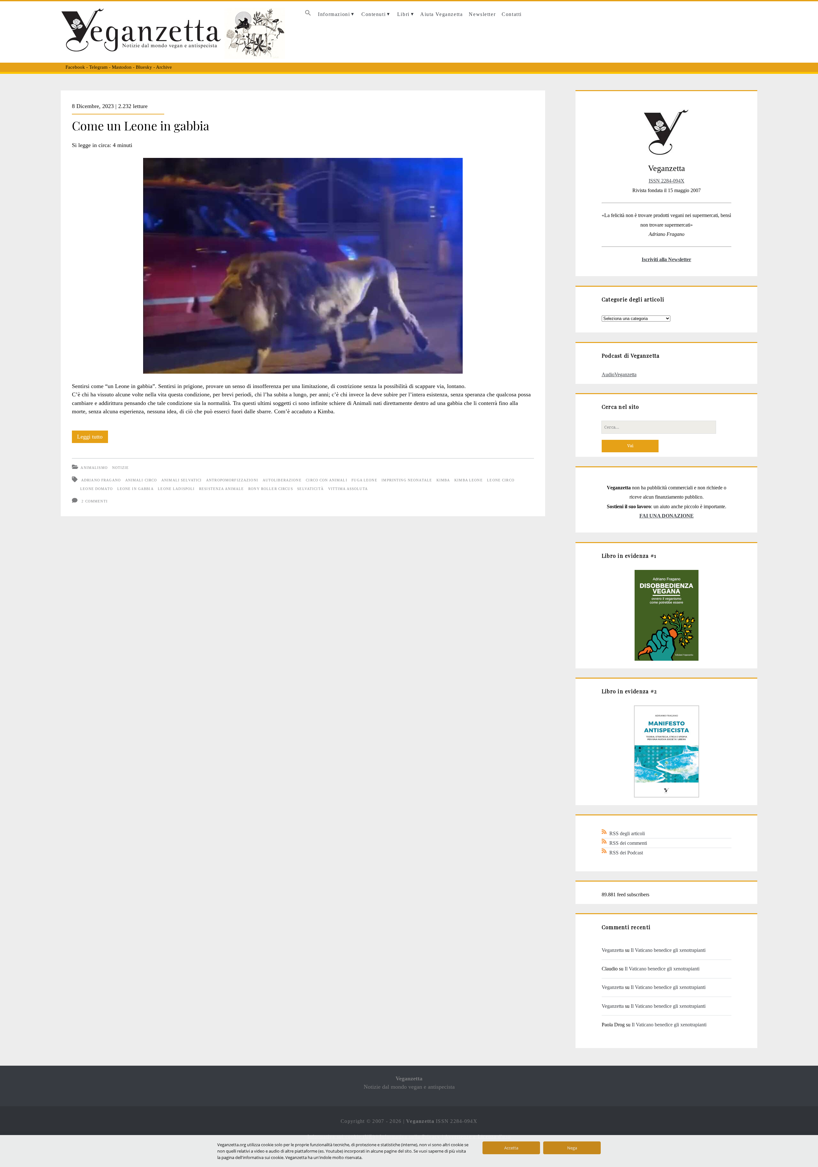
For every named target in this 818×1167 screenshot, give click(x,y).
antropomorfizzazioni (232, 480)
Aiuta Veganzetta (441, 14)
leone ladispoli (176, 489)
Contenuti (373, 14)
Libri (403, 14)
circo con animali (326, 480)
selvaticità (310, 489)
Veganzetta (613, 950)
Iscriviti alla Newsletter (666, 259)
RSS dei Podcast (626, 852)
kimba (443, 480)
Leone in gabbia (135, 489)
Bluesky (144, 67)
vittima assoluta (348, 489)
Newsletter (482, 14)
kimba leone (468, 480)
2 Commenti (94, 501)
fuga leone (364, 480)
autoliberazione (282, 480)
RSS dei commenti (628, 843)
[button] (308, 14)
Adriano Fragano (101, 480)
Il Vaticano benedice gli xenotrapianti (668, 950)
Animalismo (94, 468)
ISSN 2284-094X (666, 180)
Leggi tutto (92, 438)
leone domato (96, 489)
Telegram (98, 67)
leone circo (500, 480)
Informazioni (334, 14)
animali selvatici (181, 480)
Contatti (512, 14)
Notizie (120, 468)
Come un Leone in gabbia (140, 125)
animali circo (141, 480)
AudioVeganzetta (619, 374)
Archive (164, 67)
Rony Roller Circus (270, 489)
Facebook (75, 67)
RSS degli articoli (627, 833)
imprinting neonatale (407, 480)
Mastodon (122, 67)
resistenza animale (221, 489)
